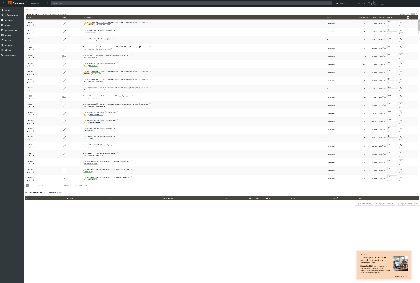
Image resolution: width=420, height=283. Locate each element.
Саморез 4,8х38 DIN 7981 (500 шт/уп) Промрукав (99, 136)
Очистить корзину (365, 204)
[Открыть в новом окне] (33, 25)
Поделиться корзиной (54, 192)
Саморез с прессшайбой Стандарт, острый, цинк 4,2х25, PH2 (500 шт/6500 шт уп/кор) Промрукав (115, 71)
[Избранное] (43, 3)
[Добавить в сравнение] (31, 25)
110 (57, 185)
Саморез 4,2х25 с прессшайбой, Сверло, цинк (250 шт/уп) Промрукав (106, 55)
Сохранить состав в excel (408, 204)
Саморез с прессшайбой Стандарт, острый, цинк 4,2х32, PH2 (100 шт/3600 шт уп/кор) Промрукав (115, 22)
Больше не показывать (402, 276)
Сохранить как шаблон (385, 204)
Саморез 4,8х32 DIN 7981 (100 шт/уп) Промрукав (99, 63)
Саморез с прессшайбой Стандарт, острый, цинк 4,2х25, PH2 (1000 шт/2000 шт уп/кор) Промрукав (116, 87)
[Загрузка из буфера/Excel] (47, 3)
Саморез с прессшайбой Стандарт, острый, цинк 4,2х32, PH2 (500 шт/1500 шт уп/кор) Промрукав (115, 104)
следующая (65, 185)
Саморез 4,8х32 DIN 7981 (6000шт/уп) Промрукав (99, 120)
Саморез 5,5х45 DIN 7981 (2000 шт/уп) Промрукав (99, 39)
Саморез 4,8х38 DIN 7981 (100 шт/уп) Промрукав (99, 128)
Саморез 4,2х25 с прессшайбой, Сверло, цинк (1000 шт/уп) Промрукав (106, 96)
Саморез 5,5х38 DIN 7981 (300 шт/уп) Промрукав (99, 145)
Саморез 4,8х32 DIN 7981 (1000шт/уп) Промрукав (99, 112)
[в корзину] (401, 22)
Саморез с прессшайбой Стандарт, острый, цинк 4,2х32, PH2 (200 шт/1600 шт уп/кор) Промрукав (115, 47)
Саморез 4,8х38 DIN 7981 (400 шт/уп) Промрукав (99, 30)
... (53, 185)
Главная (28, 9)
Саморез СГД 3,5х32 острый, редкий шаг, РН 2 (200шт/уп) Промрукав (106, 169)
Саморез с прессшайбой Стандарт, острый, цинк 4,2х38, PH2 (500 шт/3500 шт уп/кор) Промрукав (115, 79)
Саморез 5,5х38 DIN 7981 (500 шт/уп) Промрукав (99, 153)
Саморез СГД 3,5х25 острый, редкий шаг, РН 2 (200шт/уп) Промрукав (106, 161)
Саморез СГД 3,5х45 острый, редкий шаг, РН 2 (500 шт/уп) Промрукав (106, 177)
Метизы (35, 9)
